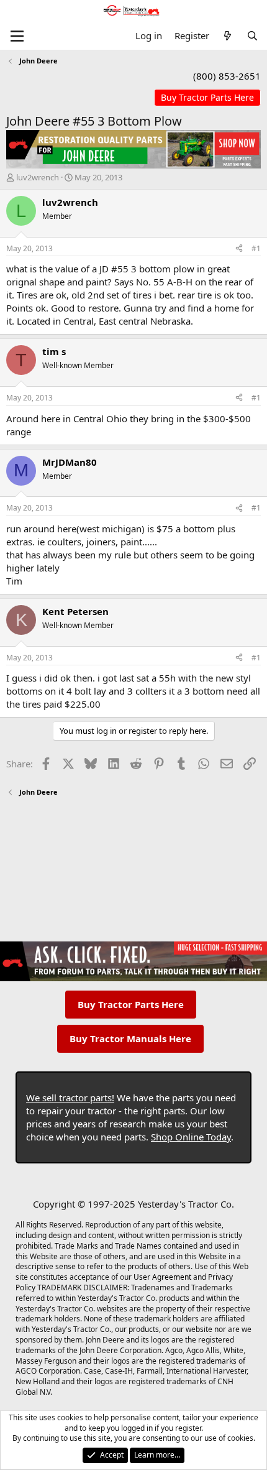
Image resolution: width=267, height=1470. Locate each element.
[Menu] (17, 36)
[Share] (239, 249)
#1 (256, 248)
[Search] (252, 35)
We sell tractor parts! (70, 1097)
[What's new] (227, 35)
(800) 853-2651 (227, 76)
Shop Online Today (191, 1136)
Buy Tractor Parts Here (131, 1004)
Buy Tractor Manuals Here (130, 1038)
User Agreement (162, 1277)
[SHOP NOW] (207, 98)
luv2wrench (37, 177)
